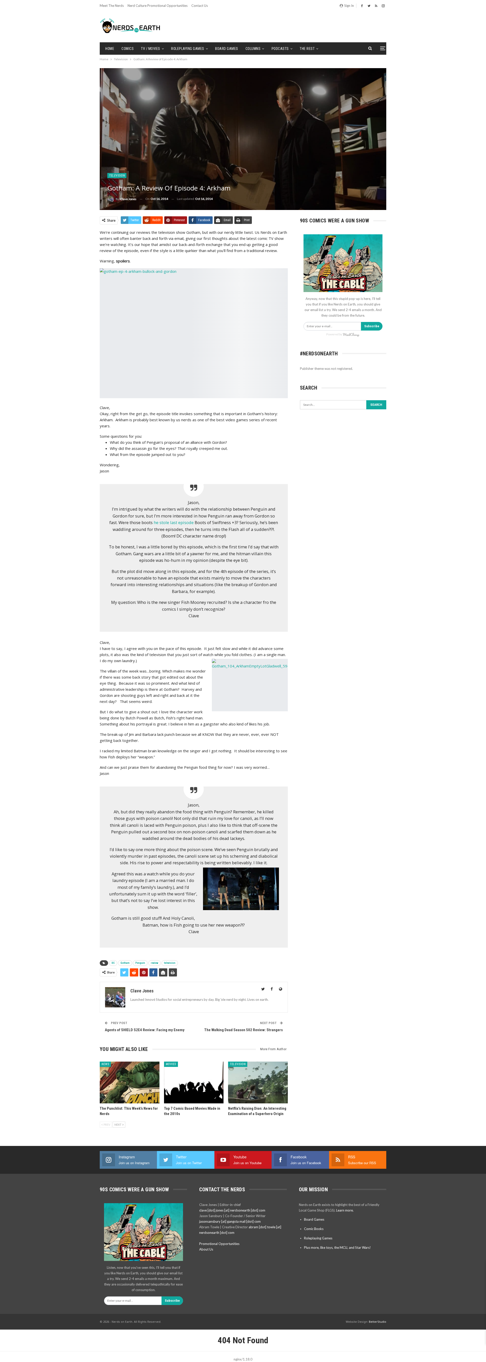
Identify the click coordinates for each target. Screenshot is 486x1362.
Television (117, 175)
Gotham (125, 963)
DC (113, 963)
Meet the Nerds (112, 6)
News (105, 1064)
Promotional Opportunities (219, 1244)
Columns (253, 49)
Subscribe (371, 326)
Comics (128, 49)
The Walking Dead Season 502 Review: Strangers (243, 1030)
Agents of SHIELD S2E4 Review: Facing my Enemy (145, 1030)
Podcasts (280, 49)
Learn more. (345, 1210)
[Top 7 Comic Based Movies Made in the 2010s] (194, 1082)
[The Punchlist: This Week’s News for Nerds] (129, 1082)
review (154, 963)
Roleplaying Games (187, 49)
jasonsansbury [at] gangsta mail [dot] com (230, 1221)
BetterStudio (377, 1321)
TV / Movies (150, 49)
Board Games (226, 49)
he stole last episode (174, 522)
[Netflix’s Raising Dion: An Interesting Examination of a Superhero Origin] (258, 1082)
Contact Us (199, 6)
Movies (171, 1064)
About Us (206, 1249)
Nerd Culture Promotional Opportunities (158, 6)
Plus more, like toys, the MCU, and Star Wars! (337, 1247)
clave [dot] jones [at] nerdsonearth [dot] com (232, 1210)
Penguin (140, 963)
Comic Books (313, 1229)
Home (109, 49)
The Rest (307, 49)
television (169, 963)
